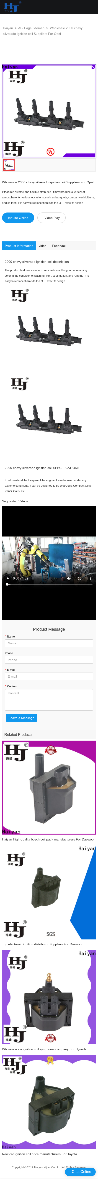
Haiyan (8, 28)
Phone (9, 653)
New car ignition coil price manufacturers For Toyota (39, 1154)
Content (11, 686)
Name (10, 636)
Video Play (52, 218)
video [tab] (42, 246)
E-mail (10, 669)
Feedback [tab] (59, 246)
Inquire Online (18, 218)
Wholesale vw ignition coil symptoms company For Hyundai (44, 1049)
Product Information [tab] (19, 246)
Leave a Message (21, 718)
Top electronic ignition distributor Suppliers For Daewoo (42, 944)
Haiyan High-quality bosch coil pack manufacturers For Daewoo (48, 839)
